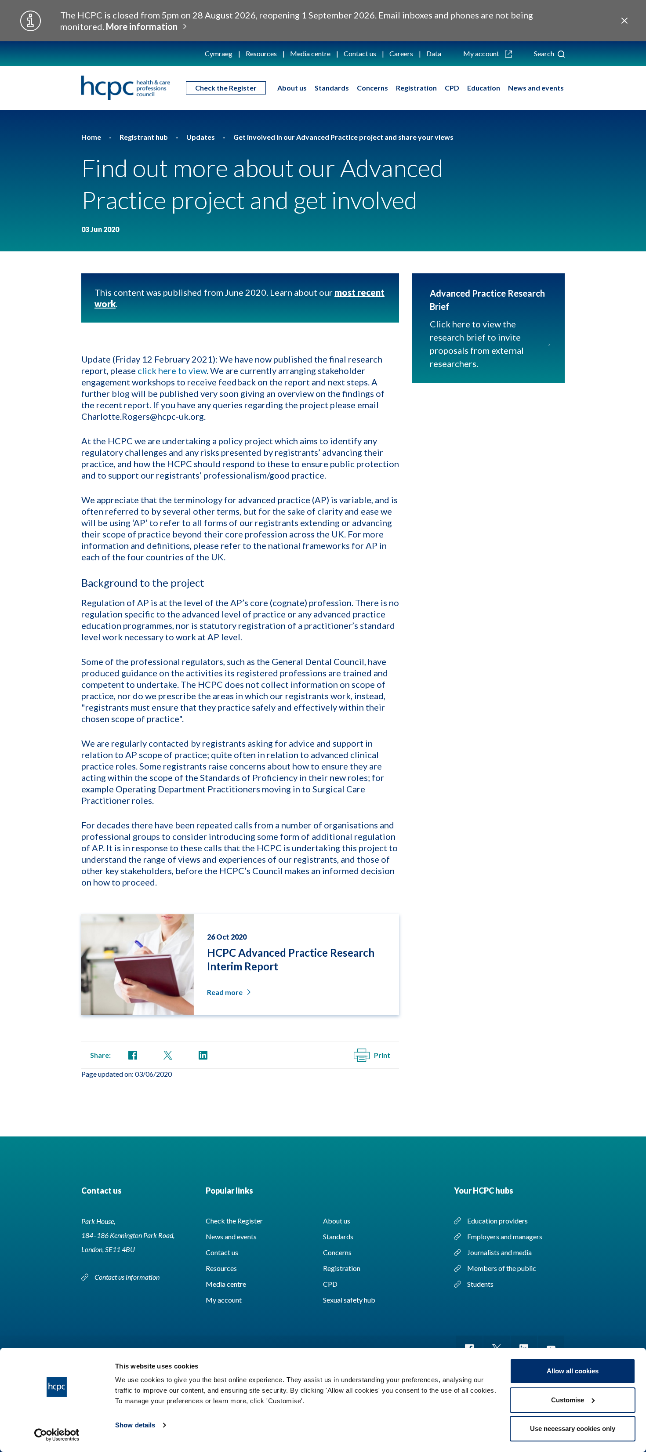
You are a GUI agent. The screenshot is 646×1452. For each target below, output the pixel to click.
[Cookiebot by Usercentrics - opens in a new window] (56, 1434)
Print (382, 1055)
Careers (401, 53)
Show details (135, 1425)
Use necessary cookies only (572, 1428)
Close (624, 21)
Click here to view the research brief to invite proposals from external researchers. (477, 344)
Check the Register (226, 87)
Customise (567, 1400)
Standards (332, 87)
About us (292, 87)
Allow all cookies (573, 1371)
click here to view (172, 370)
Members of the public (501, 1268)
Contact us (360, 53)
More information (142, 26)
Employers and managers (504, 1236)
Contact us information (127, 1277)
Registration (416, 87)
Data (433, 53)
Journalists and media (499, 1252)
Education (483, 87)
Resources (261, 53)
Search (544, 53)
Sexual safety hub (349, 1300)
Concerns (372, 87)
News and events (536, 87)
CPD (452, 87)
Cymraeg (218, 53)
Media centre (310, 53)
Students (480, 1284)
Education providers (497, 1220)
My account (482, 53)
